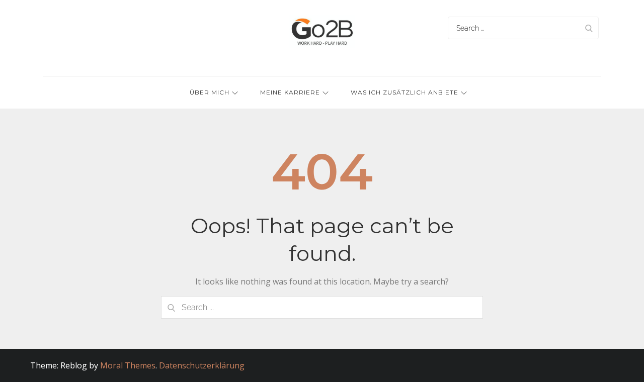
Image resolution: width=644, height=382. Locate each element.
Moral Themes (127, 365)
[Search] (589, 28)
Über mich (209, 92)
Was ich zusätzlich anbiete (404, 92)
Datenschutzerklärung (202, 365)
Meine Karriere (290, 92)
